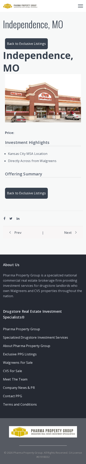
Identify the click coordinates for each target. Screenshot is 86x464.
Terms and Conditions (20, 404)
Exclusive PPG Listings (20, 354)
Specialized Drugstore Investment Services (35, 337)
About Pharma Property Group (26, 346)
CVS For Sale (12, 371)
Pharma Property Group (21, 329)
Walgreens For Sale (18, 362)
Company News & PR (19, 387)
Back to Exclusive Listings (26, 43)
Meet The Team (15, 379)
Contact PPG (12, 396)
